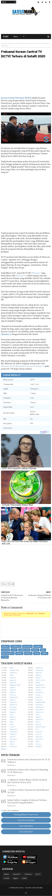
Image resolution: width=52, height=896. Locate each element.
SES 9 (38, 714)
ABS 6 (12, 675)
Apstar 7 (12, 741)
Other (5, 657)
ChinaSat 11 (40, 719)
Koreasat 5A (21, 275)
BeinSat (5, 646)
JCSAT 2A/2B (40, 680)
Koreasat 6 (39, 705)
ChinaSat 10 (40, 712)
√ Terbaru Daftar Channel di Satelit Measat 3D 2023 (28, 791)
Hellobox (27, 646)
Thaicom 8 (39, 739)
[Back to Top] (26, 893)
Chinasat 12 (6, 334)
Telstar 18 (39, 687)
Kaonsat (38, 646)
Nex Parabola (7, 653)
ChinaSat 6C (40, 692)
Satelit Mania (37, 888)
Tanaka (28, 653)
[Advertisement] (26, 25)
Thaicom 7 (39, 700)
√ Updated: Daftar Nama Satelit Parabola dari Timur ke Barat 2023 (27, 781)
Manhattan (24, 650)
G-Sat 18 (38, 744)
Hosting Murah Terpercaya (26, 814)
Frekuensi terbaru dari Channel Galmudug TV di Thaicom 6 (27, 770)
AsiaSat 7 (39, 717)
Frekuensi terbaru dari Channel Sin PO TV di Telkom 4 (28, 760)
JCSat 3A (13, 695)
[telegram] (42, 2)
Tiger (36, 653)
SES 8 (12, 724)
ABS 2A (12, 744)
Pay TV (38, 874)
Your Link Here (26, 826)
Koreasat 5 (13, 709)
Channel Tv (12, 43)
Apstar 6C (13, 690)
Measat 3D (13, 729)
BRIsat (38, 682)
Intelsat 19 (13, 673)
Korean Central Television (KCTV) (16, 97)
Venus (44, 653)
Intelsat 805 (39, 670)
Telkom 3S (13, 705)
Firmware (28, 874)
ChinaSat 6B (40, 707)
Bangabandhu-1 (41, 702)
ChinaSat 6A (14, 697)
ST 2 (37, 729)
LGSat (14, 650)
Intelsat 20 (13, 746)
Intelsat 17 (39, 746)
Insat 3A (38, 724)
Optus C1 (39, 678)
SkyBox (19, 653)
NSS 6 (12, 722)
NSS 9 (12, 668)
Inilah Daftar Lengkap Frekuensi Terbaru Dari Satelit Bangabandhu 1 (27, 801)
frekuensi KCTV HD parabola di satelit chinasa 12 (22, 366)
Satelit (24, 878)
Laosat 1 (38, 695)
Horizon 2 (39, 732)
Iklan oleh (11, 810)
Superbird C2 (40, 685)
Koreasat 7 (13, 707)
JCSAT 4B (39, 697)
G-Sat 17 (12, 727)
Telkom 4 (13, 717)
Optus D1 (39, 673)
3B (44, 727)
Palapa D (13, 712)
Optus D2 (13, 682)
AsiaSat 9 (13, 700)
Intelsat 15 (13, 734)
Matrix (35, 650)
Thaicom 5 (36, 273)
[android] (49, 2)
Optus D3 (13, 680)
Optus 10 (13, 678)
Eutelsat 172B (14, 670)
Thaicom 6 (13, 739)
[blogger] (38, 2)
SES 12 (38, 722)
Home (5, 36)
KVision (5, 650)
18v (44, 687)
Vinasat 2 (13, 692)
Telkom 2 (39, 675)
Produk (6, 878)
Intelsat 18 (39, 668)
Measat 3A (39, 727)
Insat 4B (12, 737)
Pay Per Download (26, 820)
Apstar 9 (12, 687)
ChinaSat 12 (14, 732)
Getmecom (16, 646)
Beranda (4, 43)
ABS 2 (38, 741)
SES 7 (12, 714)
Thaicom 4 (13, 702)
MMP (43, 650)
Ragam (15, 878)
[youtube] (45, 2)
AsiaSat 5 (13, 719)
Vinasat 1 (39, 690)
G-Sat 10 (38, 734)
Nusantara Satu (15, 685)
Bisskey (6, 874)
